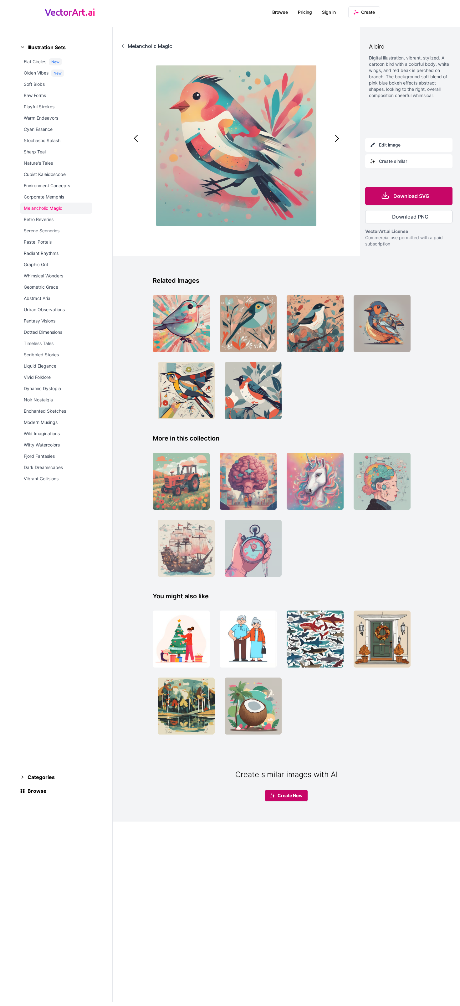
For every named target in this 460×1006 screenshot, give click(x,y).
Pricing (305, 12)
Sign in (329, 12)
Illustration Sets (47, 47)
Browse (280, 12)
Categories (41, 777)
